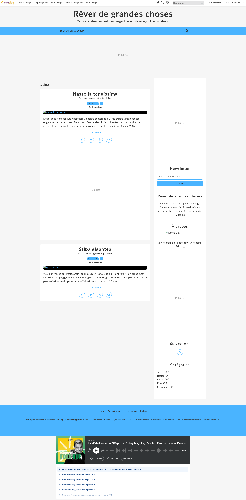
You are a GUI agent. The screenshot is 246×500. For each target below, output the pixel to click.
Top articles (97, 420)
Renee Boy (182, 211)
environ (81, 254)
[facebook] (158, 2)
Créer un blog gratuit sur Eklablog (77, 420)
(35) (163, 372)
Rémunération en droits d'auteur (148, 420)
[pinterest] (167, 2)
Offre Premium (168, 420)
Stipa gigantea (95, 249)
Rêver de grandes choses (123, 14)
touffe (109, 254)
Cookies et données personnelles (189, 420)
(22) (165, 387)
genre (85, 98)
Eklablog (143, 411)
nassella (92, 98)
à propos (130, 458)
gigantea (96, 254)
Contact (107, 420)
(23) (162, 383)
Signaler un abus (119, 420)
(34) (163, 376)
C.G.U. (131, 420)
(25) (163, 379)
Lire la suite (95, 132)
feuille (88, 254)
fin (80, 98)
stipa (99, 98)
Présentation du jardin (71, 31)
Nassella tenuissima (95, 94)
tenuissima (106, 98)
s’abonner (98, 458)
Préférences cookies (211, 420)
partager (114, 458)
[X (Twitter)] (162, 2)
